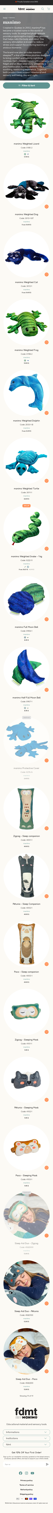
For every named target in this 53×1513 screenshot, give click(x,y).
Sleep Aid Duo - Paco (26, 1379)
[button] (47, 116)
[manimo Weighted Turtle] (26, 461)
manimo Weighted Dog (26, 214)
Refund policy (26, 1489)
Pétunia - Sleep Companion (26, 903)
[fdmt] (26, 9)
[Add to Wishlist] (47, 136)
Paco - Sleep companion (26, 971)
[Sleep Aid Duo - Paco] (26, 1351)
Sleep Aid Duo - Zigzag (26, 1243)
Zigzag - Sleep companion (26, 836)
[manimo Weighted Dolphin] (26, 393)
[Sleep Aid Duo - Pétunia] (26, 1283)
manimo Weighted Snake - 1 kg (26, 556)
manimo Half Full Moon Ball (27, 697)
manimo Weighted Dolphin (26, 420)
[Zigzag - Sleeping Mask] (26, 1012)
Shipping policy (26, 1494)
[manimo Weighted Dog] (26, 186)
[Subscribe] (47, 1464)
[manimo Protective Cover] (26, 740)
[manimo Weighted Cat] (26, 254)
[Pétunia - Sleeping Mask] (26, 1080)
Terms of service (26, 1485)
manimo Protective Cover (26, 768)
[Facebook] (21, 1473)
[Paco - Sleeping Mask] (26, 1148)
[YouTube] (32, 1473)
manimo (26, 151)
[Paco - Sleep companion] (26, 944)
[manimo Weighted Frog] (26, 322)
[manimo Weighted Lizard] (26, 116)
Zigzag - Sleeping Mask (26, 1039)
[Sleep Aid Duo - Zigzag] (26, 1215)
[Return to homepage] (26, 1413)
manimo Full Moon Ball (26, 627)
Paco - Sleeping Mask (26, 1175)
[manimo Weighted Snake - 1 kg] (26, 528)
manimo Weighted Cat (26, 282)
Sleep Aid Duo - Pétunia (27, 1311)
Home (5, 18)
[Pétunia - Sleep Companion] (26, 876)
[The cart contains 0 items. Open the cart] (48, 8)
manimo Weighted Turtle (26, 488)
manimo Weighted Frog (26, 350)
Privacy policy (26, 1480)
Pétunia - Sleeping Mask (26, 1107)
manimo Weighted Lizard (26, 143)
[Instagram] (26, 1473)
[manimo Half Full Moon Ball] (26, 670)
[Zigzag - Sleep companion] (26, 808)
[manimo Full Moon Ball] (26, 599)
